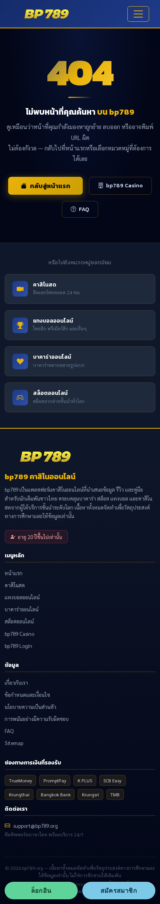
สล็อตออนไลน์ (19, 621)
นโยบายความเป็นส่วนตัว (30, 706)
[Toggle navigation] (138, 14)
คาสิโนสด (15, 585)
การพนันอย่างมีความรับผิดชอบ (37, 719)
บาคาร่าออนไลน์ (21, 609)
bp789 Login (18, 645)
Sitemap (14, 743)
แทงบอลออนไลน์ (22, 597)
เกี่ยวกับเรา (16, 682)
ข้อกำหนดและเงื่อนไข (27, 694)
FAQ (84, 209)
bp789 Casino (124, 185)
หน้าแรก (14, 573)
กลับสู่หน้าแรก (50, 185)
